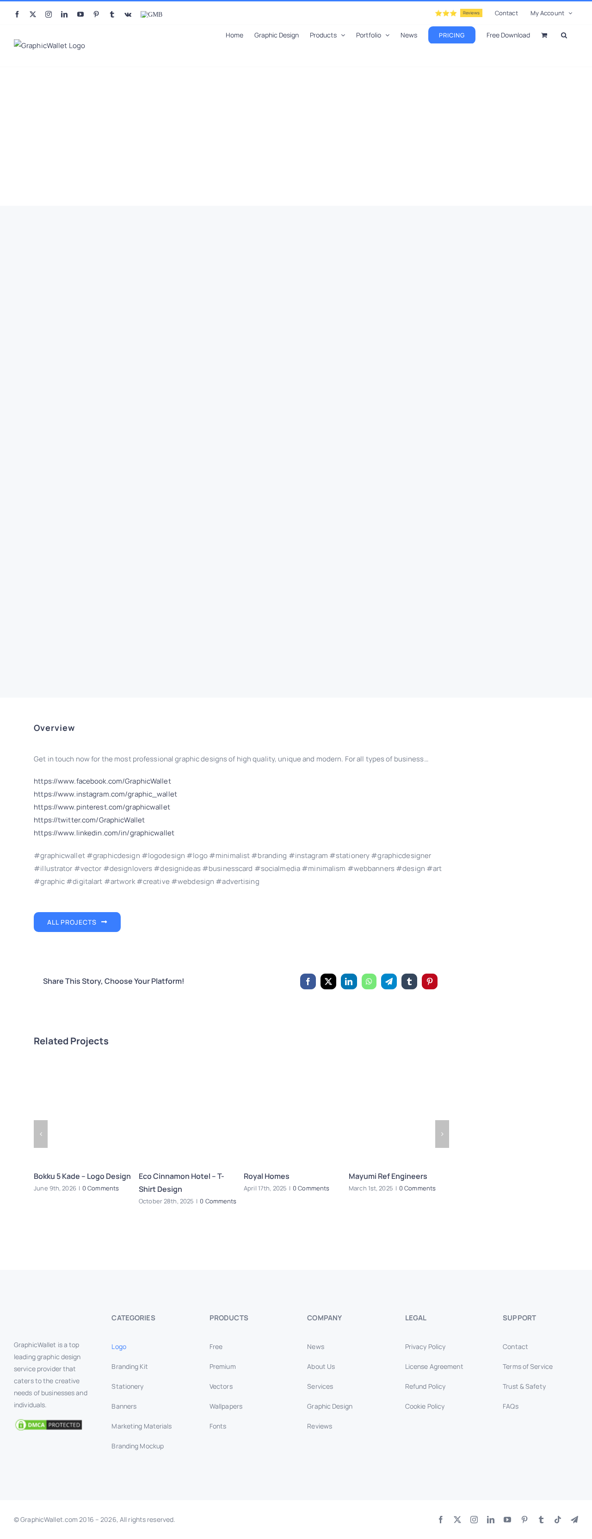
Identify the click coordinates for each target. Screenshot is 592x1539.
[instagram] (474, 1519)
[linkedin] (490, 1519)
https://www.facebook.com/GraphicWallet (102, 781)
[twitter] (457, 1519)
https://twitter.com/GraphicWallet (89, 820)
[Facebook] (308, 981)
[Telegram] (389, 981)
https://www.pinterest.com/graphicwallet (102, 807)
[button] (564, 34)
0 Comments (100, 1188)
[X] (328, 981)
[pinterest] (524, 1519)
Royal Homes (267, 1176)
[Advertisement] (296, 136)
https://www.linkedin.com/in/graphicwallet (104, 833)
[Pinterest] (429, 981)
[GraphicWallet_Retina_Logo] (48, 1315)
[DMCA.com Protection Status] (51, 1425)
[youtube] (507, 1519)
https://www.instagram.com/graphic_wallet (105, 794)
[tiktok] (557, 1519)
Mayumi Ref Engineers (388, 1176)
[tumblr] (541, 1519)
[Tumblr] (409, 981)
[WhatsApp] (369, 981)
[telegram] (574, 1519)
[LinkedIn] (349, 981)
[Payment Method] (296, 1517)
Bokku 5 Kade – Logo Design (82, 1176)
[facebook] (440, 1519)
